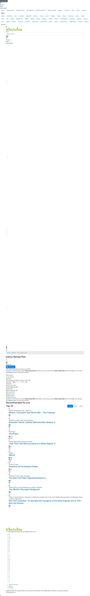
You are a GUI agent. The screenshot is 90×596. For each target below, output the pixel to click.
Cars (16, 16)
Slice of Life (43, 21)
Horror (77, 16)
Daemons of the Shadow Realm (23, 466)
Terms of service (13, 584)
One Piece (13, 434)
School (85, 18)
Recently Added (52, 10)
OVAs (73, 10)
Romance (72, 18)
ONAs (78, 10)
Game (58, 16)
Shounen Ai (35, 21)
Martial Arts (19, 18)
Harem (64, 16)
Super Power (63, 21)
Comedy (21, 16)
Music (38, 18)
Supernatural (72, 21)
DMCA (10, 586)
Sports (56, 21)
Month (81, 406)
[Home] (46, 81)
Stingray (12, 395)
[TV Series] (46, 232)
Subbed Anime (10, 10)
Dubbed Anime (20, 10)
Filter (7, 31)
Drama (41, 16)
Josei (2, 18)
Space (50, 21)
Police (56, 18)
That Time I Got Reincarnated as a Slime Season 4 (32, 443)
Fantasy (53, 16)
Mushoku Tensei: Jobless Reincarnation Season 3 (32, 422)
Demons (35, 16)
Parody (50, 18)
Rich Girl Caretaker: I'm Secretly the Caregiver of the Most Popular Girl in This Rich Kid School (45, 502)
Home (2, 10)
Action (3, 16)
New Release (30, 10)
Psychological (64, 18)
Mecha (26, 18)
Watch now (11, 367)
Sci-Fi (2, 21)
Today (70, 406)
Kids (7, 18)
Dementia (28, 16)
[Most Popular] (46, 307)
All (9, 534)
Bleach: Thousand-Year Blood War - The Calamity (32, 412)
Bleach (12, 455)
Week (75, 406)
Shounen (27, 21)
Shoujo (14, 21)
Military (33, 18)
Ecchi (47, 16)
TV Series (66, 10)
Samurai (79, 18)
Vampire (86, 21)
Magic (12, 18)
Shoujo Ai (20, 21)
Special (14, 352)
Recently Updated (40, 10)
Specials (84, 10)
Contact (11, 588)
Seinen (8, 21)
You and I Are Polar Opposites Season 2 (27, 478)
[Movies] (46, 156)
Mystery (44, 18)
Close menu (4, 1)
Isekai (82, 16)
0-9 (10, 538)
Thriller (80, 21)
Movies (60, 10)
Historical (70, 16)
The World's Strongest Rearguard (24, 489)
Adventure (9, 16)
